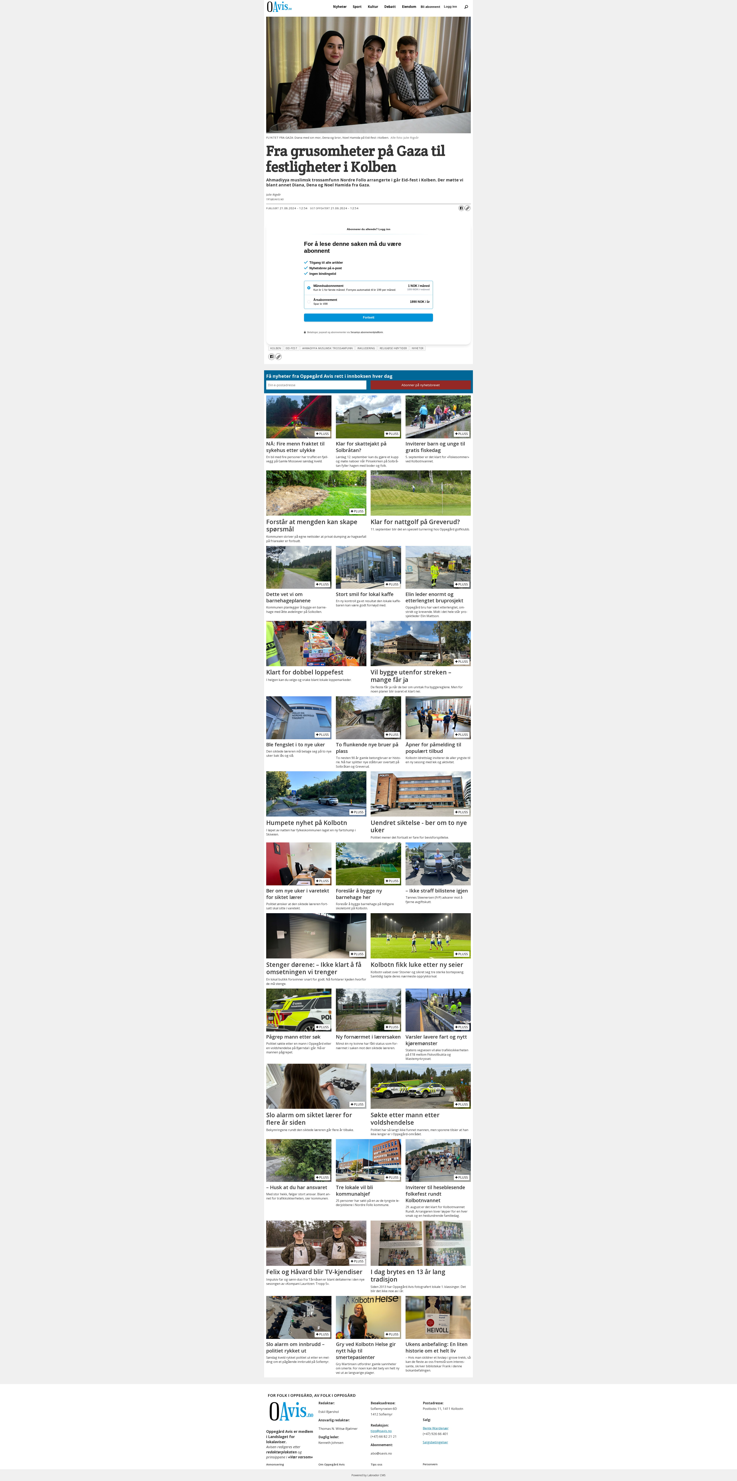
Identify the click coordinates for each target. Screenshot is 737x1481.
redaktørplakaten (281, 1452)
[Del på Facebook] (461, 208)
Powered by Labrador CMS (368, 1475)
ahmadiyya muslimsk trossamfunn (327, 348)
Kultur (373, 6)
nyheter (418, 348)
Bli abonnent (430, 7)
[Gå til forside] (279, 7)
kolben (275, 348)
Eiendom (409, 6)
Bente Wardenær (436, 1428)
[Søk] (466, 6)
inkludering (366, 348)
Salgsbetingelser (435, 1442)
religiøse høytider (393, 348)
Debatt (390, 6)
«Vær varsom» (300, 1457)
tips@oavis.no (381, 1431)
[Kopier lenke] (467, 208)
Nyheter (340, 6)
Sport (357, 6)
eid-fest (291, 348)
